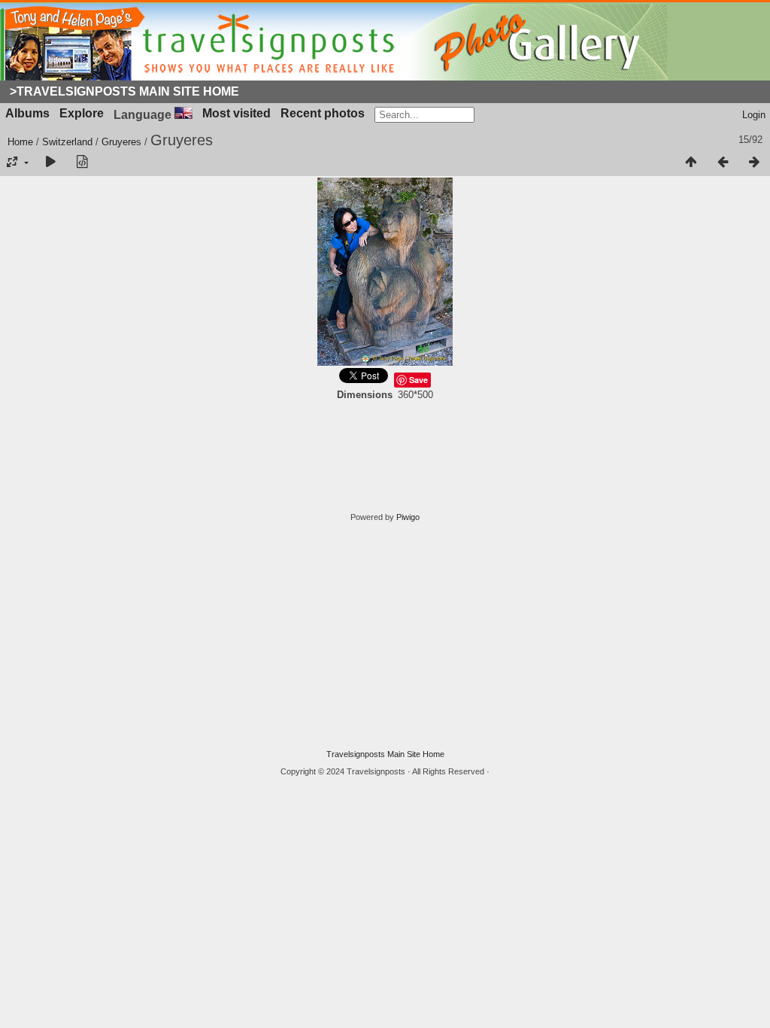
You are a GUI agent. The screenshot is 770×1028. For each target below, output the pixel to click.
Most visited (236, 113)
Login (753, 114)
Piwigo (408, 517)
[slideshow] (50, 162)
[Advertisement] (385, 636)
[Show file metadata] (82, 162)
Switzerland (67, 142)
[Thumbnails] (691, 162)
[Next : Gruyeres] (754, 162)
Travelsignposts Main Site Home (385, 754)
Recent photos (322, 113)
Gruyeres (121, 142)
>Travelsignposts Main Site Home (124, 91)
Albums (27, 113)
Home (20, 142)
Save (418, 379)
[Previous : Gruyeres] (722, 162)
